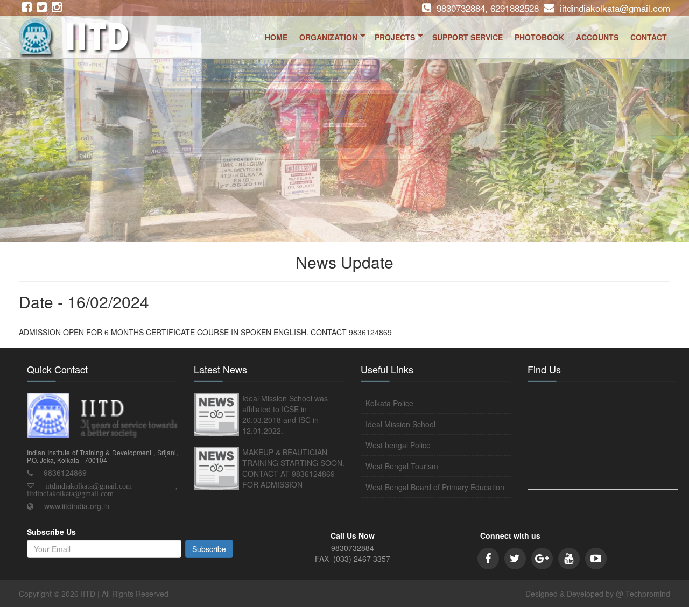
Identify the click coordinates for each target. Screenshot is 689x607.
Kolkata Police (389, 403)
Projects (395, 37)
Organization (328, 37)
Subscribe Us (51, 531)
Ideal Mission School (400, 424)
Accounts (597, 37)
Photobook (539, 37)
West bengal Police (398, 445)
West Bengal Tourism (401, 466)
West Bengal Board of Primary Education (434, 487)
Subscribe (209, 549)
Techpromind (647, 593)
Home (276, 37)
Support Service (467, 37)
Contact (648, 37)
